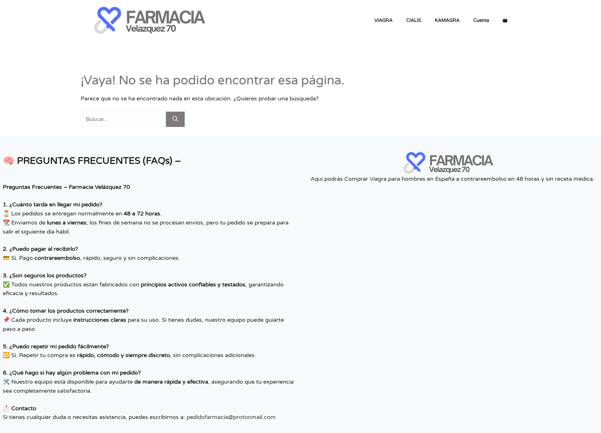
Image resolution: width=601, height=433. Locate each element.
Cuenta (481, 20)
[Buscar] (175, 119)
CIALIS (413, 20)
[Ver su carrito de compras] (505, 20)
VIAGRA (383, 20)
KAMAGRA (447, 20)
